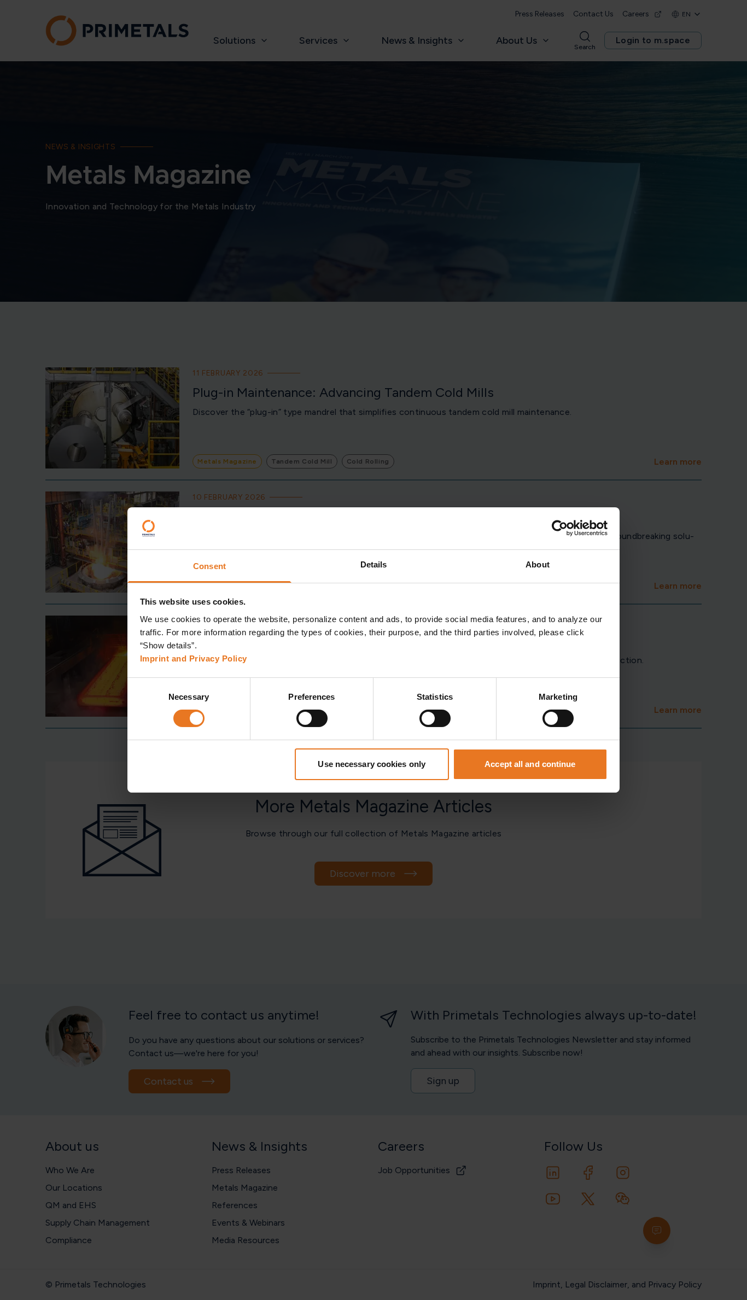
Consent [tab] (209, 566)
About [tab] (538, 564)
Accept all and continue (530, 764)
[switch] (312, 718)
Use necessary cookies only (371, 764)
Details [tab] (373, 564)
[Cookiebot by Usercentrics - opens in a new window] (560, 528)
